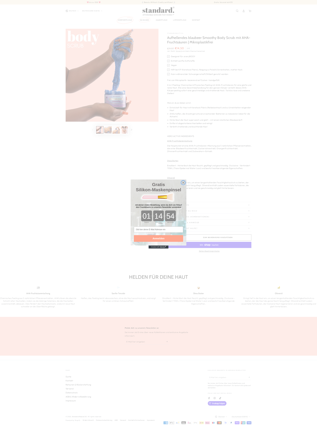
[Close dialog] (183, 182)
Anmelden (158, 238)
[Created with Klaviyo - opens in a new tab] (158, 247)
